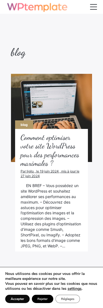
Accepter (17, 299)
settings (75, 288)
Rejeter (42, 299)
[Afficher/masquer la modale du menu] (93, 7)
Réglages (67, 299)
